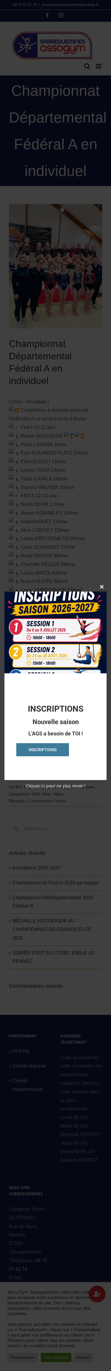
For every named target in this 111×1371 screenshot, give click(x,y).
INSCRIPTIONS (43, 749)
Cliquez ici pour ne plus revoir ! (55, 786)
